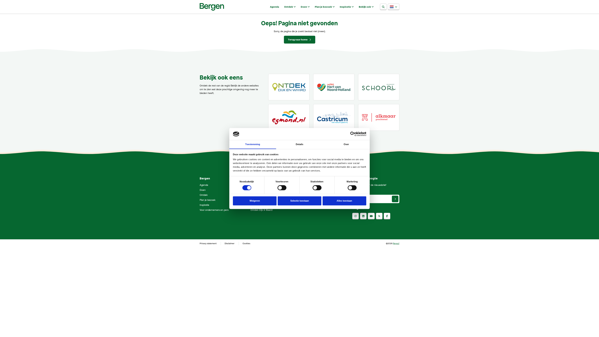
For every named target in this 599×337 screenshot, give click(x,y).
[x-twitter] (379, 216)
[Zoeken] (383, 7)
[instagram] (355, 216)
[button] (393, 7)
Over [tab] (346, 144)
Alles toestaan (344, 200)
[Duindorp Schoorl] (378, 87)
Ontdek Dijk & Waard (261, 209)
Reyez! (396, 243)
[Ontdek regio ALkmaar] (333, 87)
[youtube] (371, 216)
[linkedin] (363, 216)
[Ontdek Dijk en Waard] (288, 87)
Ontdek (288, 6)
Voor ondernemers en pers (214, 209)
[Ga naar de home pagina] (212, 7)
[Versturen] (395, 199)
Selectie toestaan (299, 200)
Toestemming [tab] (252, 144)
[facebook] (387, 216)
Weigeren (255, 200)
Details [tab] (299, 144)
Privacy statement (208, 243)
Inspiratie (345, 6)
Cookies (246, 243)
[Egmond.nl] (288, 117)
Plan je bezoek (323, 6)
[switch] (282, 187)
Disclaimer (229, 243)
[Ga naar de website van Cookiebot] (352, 134)
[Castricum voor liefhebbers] (333, 117)
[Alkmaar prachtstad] (378, 117)
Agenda (274, 6)
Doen (304, 6)
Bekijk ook (365, 6)
